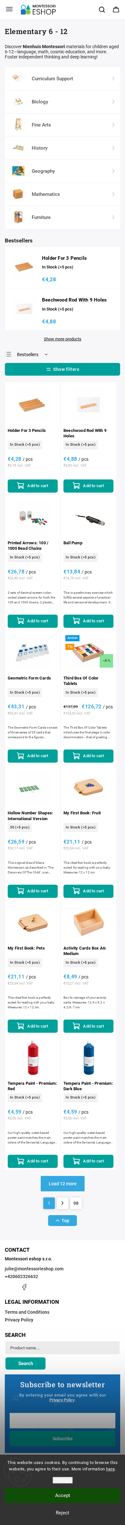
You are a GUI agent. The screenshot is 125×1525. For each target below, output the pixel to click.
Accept (62, 1495)
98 (76, 1203)
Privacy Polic (61, 1400)
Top (65, 1220)
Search (25, 1363)
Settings (62, 1480)
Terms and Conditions (27, 1312)
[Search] (102, 9)
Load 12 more (63, 1183)
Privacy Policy (19, 1319)
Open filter (62, 369)
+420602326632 (21, 1276)
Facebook (24, 1287)
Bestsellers (27, 354)
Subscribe (63, 1438)
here (110, 1469)
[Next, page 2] (62, 1203)
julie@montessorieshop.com (34, 1268)
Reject (62, 1513)
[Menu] (9, 9)
